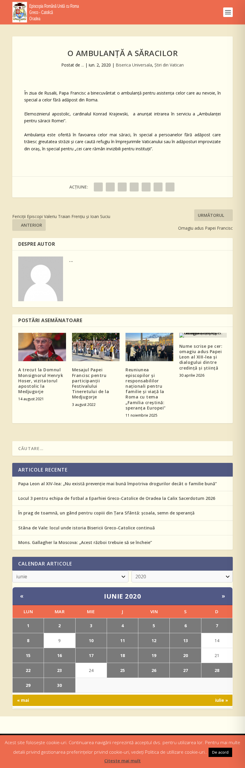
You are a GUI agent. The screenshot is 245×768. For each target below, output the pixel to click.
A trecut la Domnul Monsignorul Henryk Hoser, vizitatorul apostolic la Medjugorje (40, 380)
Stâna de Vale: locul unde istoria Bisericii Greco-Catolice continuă (86, 528)
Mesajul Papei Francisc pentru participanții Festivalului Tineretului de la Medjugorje (90, 383)
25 (122, 670)
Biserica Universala (134, 65)
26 (153, 670)
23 (59, 670)
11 (122, 640)
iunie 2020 (122, 595)
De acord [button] (220, 752)
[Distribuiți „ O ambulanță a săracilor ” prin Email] (158, 187)
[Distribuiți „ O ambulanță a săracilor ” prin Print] (170, 187)
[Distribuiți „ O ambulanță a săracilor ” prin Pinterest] (134, 187)
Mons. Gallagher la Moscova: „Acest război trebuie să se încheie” (85, 542)
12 (153, 640)
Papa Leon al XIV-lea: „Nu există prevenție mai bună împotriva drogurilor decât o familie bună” (117, 483)
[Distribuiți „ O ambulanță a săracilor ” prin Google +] (122, 187)
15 (28, 655)
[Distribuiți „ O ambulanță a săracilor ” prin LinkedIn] (146, 187)
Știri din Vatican (169, 65)
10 (91, 640)
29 (28, 685)
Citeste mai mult (122, 761)
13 (185, 640)
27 (185, 670)
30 (59, 685)
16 (59, 655)
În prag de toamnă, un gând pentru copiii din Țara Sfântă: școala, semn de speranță (106, 513)
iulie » (221, 700)
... (82, 65)
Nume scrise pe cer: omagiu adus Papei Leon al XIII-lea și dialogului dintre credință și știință (201, 357)
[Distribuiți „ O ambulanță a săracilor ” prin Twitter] (110, 187)
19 (153, 655)
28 (217, 670)
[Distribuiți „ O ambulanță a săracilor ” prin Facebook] (98, 187)
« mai (23, 700)
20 (185, 655)
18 (122, 655)
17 (91, 655)
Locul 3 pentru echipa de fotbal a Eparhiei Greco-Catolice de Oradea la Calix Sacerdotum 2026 (116, 498)
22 (28, 670)
